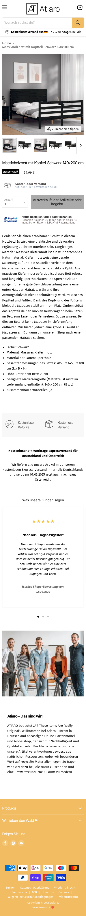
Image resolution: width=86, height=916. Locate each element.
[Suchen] (78, 23)
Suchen (10, 887)
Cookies (63, 892)
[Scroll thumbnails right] (79, 145)
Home (6, 43)
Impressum (19, 892)
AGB (34, 892)
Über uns (48, 892)
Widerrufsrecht (68, 896)
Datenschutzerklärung (34, 887)
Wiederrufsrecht (64, 887)
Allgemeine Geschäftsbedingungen (31, 896)
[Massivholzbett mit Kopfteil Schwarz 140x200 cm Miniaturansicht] (9, 145)
